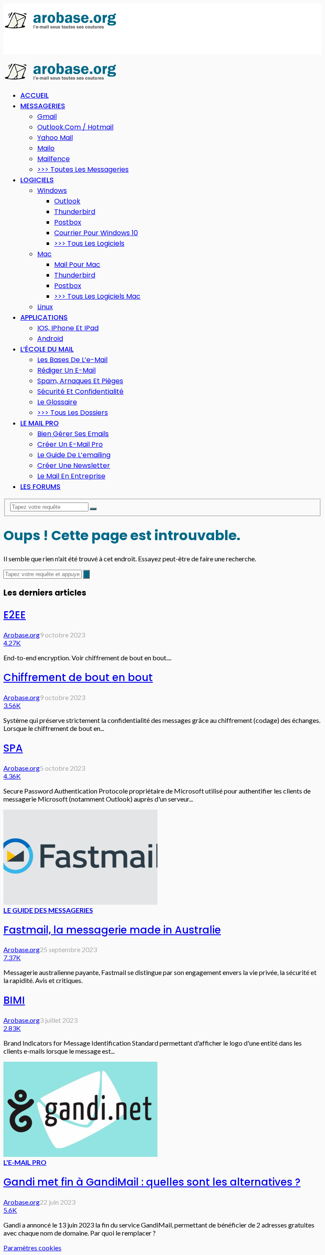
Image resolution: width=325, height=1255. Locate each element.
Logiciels (37, 180)
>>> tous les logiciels (89, 243)
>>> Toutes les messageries (83, 169)
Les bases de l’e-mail (72, 360)
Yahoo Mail (55, 138)
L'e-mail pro (25, 1162)
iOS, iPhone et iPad (68, 328)
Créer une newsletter (73, 465)
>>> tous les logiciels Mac (97, 296)
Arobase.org (21, 635)
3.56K (12, 705)
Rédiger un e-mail (66, 370)
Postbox (67, 222)
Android (50, 338)
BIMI (14, 1000)
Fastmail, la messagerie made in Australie (112, 930)
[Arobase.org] (60, 28)
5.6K (10, 1210)
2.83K (12, 1028)
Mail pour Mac (77, 264)
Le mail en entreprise (71, 476)
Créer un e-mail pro (70, 444)
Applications (44, 317)
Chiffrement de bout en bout (78, 677)
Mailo (46, 148)
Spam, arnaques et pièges (80, 381)
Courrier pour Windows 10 (96, 233)
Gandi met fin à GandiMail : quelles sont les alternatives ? (151, 1182)
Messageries (42, 106)
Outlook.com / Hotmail (75, 127)
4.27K (12, 643)
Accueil (34, 95)
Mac (44, 254)
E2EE (14, 615)
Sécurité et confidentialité (80, 391)
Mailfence (53, 159)
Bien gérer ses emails (73, 434)
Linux (45, 307)
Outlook (67, 201)
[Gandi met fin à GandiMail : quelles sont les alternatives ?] (80, 1154)
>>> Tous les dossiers (72, 412)
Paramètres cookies (32, 1248)
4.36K (12, 776)
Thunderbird (74, 212)
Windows (52, 190)
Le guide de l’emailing (73, 455)
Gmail (47, 116)
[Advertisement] (71, 42)
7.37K (12, 957)
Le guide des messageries (48, 910)
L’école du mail (47, 349)
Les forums (40, 487)
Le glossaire (57, 402)
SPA (13, 748)
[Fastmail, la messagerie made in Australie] (80, 902)
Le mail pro (39, 423)
